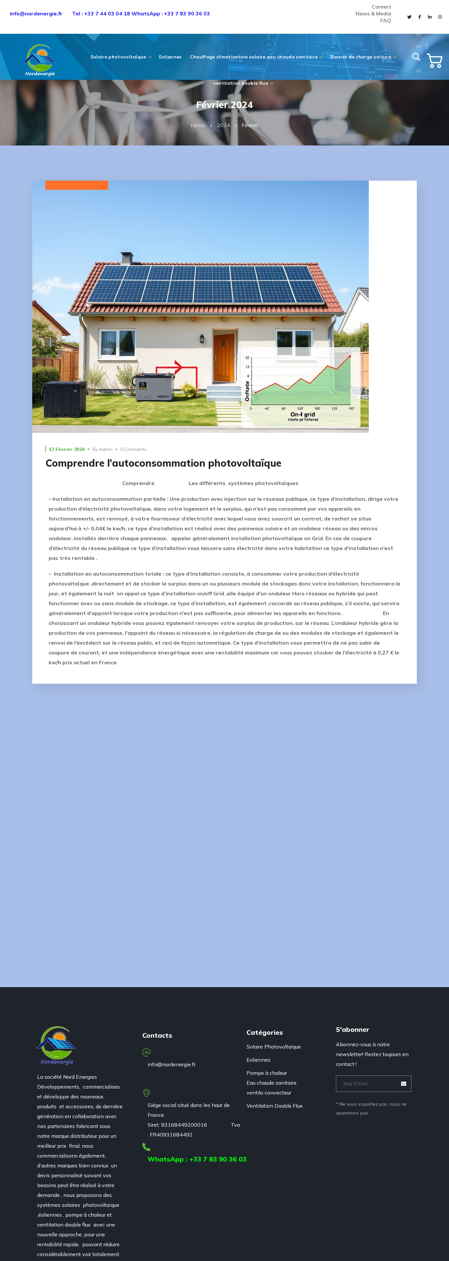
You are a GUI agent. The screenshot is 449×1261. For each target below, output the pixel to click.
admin (105, 449)
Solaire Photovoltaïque (76, 185)
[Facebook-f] (419, 16)
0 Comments (133, 449)
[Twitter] (409, 16)
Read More (224, 307)
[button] (416, 57)
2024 (223, 125)
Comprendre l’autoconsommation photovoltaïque (163, 463)
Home (198, 125)
